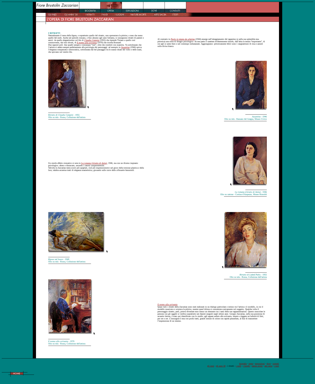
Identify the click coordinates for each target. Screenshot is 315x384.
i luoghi (246, 366)
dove (269, 363)
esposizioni (260, 363)
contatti (276, 363)
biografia (243, 363)
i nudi (238, 366)
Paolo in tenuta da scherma (183, 39)
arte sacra (268, 366)
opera (251, 363)
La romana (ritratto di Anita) (94, 163)
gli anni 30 (220, 366)
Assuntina (125, 47)
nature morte (257, 366)
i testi (276, 366)
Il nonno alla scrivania (87, 42)
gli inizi (210, 366)
